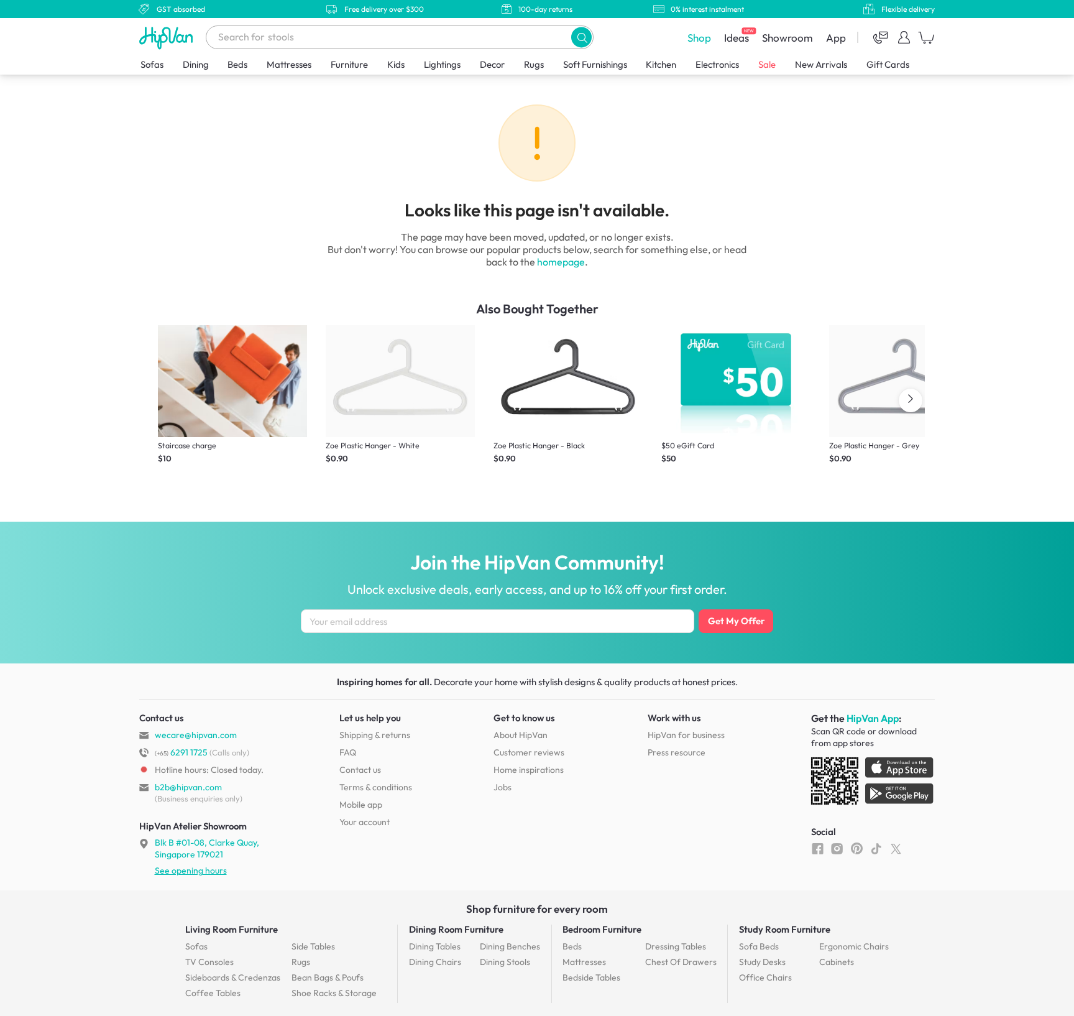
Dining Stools (505, 962)
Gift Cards (887, 64)
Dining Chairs (435, 962)
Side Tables (313, 946)
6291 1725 (181, 752)
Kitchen (661, 64)
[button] (581, 37)
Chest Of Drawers (681, 962)
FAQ (347, 752)
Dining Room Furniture (456, 929)
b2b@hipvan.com (188, 787)
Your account (364, 822)
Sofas (151, 64)
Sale (767, 64)
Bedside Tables (591, 977)
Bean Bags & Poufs (327, 977)
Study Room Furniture (784, 929)
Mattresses (289, 64)
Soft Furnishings (595, 64)
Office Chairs (765, 977)
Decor (492, 64)
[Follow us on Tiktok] (876, 848)
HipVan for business (686, 735)
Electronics (717, 64)
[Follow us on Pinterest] (856, 848)
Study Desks (762, 962)
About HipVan (520, 735)
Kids (396, 64)
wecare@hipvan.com (196, 735)
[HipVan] (167, 38)
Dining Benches (510, 946)
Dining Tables (435, 946)
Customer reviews (528, 752)
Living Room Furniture (231, 929)
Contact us (360, 769)
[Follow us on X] (895, 848)
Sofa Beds (759, 946)
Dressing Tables (675, 946)
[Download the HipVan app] (873, 783)
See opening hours (191, 870)
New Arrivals (821, 64)
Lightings (442, 64)
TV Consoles (209, 962)
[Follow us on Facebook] (817, 848)
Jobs (502, 787)
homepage (561, 262)
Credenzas (232, 977)
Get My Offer (736, 621)
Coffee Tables (213, 993)
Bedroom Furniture (601, 929)
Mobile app (360, 804)
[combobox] (400, 37)
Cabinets (836, 962)
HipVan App (873, 718)
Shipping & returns (374, 735)
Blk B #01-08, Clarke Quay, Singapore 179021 (207, 848)
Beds (237, 64)
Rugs (534, 64)
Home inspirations (528, 769)
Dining (196, 64)
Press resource (676, 752)
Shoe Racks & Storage (334, 993)
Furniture (349, 64)
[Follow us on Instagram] (836, 848)
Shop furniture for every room (537, 908)
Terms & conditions (375, 787)
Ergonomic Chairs (854, 946)
